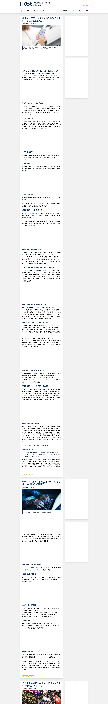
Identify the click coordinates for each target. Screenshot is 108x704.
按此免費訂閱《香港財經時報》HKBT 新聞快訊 (37, 445)
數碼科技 (65, 11)
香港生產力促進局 (35, 71)
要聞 (28, 11)
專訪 (80, 11)
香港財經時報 (37, 5)
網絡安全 (26, 71)
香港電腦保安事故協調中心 (53, 71)
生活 (73, 11)
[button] (30, 11)
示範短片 (46, 428)
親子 (57, 11)
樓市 (44, 11)
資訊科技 (31, 474)
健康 (51, 11)
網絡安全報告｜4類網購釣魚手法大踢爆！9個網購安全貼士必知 (41, 452)
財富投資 (36, 11)
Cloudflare (25, 676)
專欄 (87, 11)
